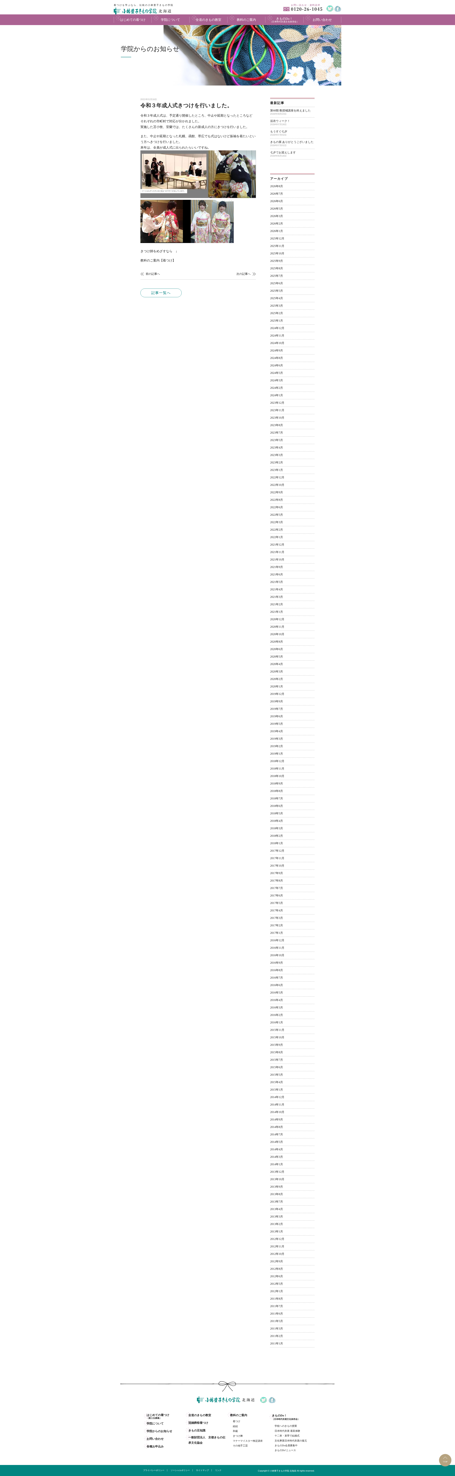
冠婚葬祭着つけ (198, 1422)
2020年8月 (276, 641)
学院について (155, 1423)
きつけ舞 (238, 1436)
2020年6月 (276, 649)
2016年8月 (276, 970)
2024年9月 (276, 350)
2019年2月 (276, 746)
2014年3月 (276, 1156)
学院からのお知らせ (159, 1431)
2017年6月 (276, 895)
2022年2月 (276, 529)
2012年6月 (276, 1276)
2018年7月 (276, 798)
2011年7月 (276, 1306)
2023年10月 (277, 417)
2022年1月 (276, 537)
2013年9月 (276, 1186)
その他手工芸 (240, 1445)
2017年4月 (276, 910)
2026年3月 (276, 216)
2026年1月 (276, 231)
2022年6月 (276, 507)
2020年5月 (276, 656)
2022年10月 (277, 484)
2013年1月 (276, 1231)
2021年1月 (276, 611)
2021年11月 (277, 552)
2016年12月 (277, 940)
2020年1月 (276, 686)
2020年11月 (277, 626)
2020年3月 (276, 671)
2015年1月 (276, 1089)
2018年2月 (276, 835)
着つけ (236, 1421)
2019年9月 (276, 701)
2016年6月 (276, 985)
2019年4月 (276, 731)
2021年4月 (276, 589)
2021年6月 (276, 574)
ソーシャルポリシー (180, 1470)
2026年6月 (276, 201)
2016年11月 (277, 947)
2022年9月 (276, 492)
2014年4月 (276, 1149)
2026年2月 (276, 223)
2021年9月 (276, 566)
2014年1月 (276, 1164)
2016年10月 (277, 955)
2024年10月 (277, 343)
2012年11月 (277, 1246)
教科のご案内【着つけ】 (158, 260)
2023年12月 (277, 402)
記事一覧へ (161, 293)
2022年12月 (277, 477)
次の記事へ (243, 273)
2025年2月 (276, 313)
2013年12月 (277, 1171)
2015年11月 (277, 1029)
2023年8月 (276, 425)
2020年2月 (276, 678)
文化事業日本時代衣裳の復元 (291, 1440)
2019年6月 (276, 716)
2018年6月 (276, 805)
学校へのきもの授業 (286, 1426)
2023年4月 (276, 447)
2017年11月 (277, 858)
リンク (218, 1470)
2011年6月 (276, 1313)
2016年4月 (276, 1000)
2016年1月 (276, 1022)
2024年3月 (276, 380)
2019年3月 (276, 738)
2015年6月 (276, 1067)
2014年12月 (277, 1097)
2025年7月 (276, 275)
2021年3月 (276, 596)
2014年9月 (276, 1119)
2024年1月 (276, 395)
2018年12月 (277, 761)
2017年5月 (276, 902)
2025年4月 (276, 298)
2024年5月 (276, 372)
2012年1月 (276, 1291)
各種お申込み (155, 1446)
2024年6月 (276, 365)
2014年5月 (276, 1141)
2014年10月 (277, 1112)
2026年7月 (276, 193)
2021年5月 (276, 581)
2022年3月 (276, 522)
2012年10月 (277, 1253)
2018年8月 (276, 790)
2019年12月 (277, 693)
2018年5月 (276, 813)
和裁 (235, 1431)
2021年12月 (277, 544)
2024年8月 (276, 357)
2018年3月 (276, 828)
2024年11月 (277, 335)
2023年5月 (276, 440)
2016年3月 (276, 1007)
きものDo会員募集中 (286, 1445)
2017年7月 (276, 888)
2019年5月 (276, 723)
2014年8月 (276, 1126)
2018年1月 (276, 843)
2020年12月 (277, 619)
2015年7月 (276, 1059)
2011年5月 (276, 1321)
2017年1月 (276, 932)
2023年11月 (277, 410)
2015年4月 (276, 1082)
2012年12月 (277, 1238)
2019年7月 (276, 708)
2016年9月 (276, 962)
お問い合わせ (155, 1438)
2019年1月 (276, 753)
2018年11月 (277, 768)
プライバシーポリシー (153, 1470)
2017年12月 (277, 850)
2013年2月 (276, 1224)
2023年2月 (276, 462)
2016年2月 (276, 1014)
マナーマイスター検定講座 (248, 1441)
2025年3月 (276, 305)
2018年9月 (276, 783)
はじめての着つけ (158, 1416)
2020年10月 (277, 634)
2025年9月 (276, 260)
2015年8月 (276, 1052)
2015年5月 (276, 1074)
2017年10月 (277, 865)
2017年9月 (276, 873)
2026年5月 (276, 208)
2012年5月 (276, 1283)
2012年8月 (276, 1268)
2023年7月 (276, 432)
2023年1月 (276, 469)
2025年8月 (276, 268)
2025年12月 (277, 238)
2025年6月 (276, 283)
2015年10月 (277, 1037)
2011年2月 (276, 1336)
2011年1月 (276, 1343)
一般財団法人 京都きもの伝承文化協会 (206, 1440)
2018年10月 (277, 776)
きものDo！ (286, 1417)
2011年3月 (276, 1328)
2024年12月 (277, 328)
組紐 (235, 1426)
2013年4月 (276, 1209)
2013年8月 (276, 1194)
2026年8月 (276, 186)
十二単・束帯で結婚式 (287, 1435)
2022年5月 (276, 514)
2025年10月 (277, 253)
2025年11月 (277, 245)
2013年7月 (276, 1201)
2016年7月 (276, 977)
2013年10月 (277, 1179)
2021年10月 (277, 559)
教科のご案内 (238, 1415)
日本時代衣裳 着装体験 (287, 1431)
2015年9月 (276, 1044)
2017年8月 (276, 880)
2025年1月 (276, 320)
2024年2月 (276, 387)
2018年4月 (276, 820)
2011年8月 (276, 1298)
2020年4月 (276, 664)
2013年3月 (276, 1216)
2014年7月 (276, 1134)
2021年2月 (276, 604)
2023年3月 (276, 455)
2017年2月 (276, 925)
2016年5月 (276, 992)
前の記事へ (153, 273)
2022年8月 (276, 499)
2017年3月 (276, 917)
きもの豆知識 (196, 1430)
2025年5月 (276, 290)
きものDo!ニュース (285, 1450)
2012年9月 (276, 1261)
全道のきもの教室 (199, 1415)
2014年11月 (277, 1104)
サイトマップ (202, 1470)
